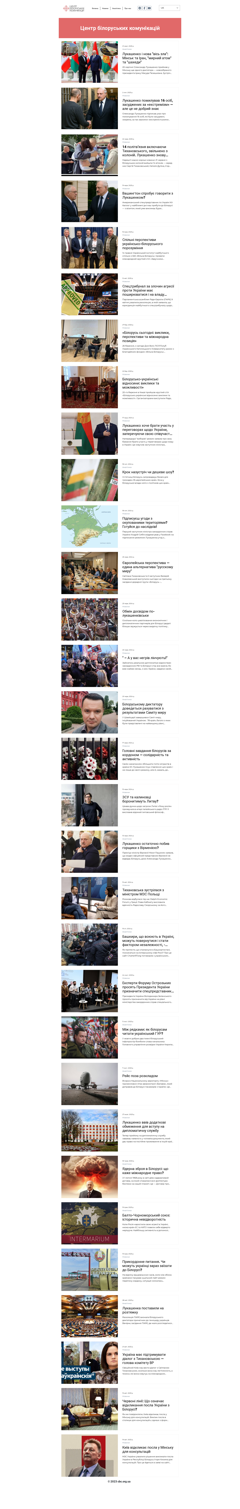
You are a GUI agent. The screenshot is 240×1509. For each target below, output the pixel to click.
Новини (126, 96)
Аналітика (127, 49)
